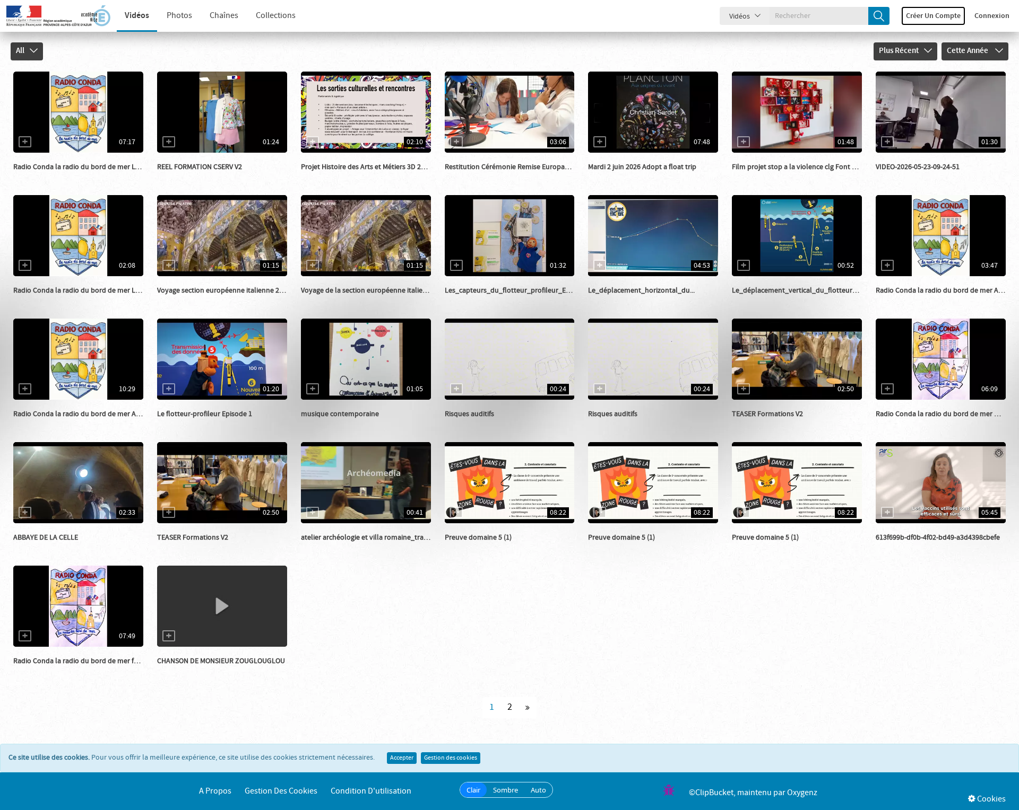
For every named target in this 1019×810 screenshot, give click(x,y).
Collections (276, 15)
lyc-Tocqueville (193, 301)
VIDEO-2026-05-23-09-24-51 (918, 167)
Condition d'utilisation (371, 791)
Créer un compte (933, 16)
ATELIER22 (616, 177)
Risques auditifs (469, 414)
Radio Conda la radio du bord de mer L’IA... (80, 167)
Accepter (401, 758)
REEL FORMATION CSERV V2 (199, 167)
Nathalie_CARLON (197, 671)
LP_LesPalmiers (194, 177)
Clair (473, 790)
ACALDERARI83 (49, 548)
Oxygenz (802, 792)
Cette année (968, 51)
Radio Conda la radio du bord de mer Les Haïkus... (91, 290)
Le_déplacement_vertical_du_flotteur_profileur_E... (814, 290)
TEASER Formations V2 (767, 414)
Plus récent (899, 51)
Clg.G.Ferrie (906, 177)
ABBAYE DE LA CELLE (45, 537)
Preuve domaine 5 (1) (478, 537)
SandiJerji (472, 548)
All (20, 51)
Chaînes (224, 15)
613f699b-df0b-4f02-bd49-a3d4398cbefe (938, 537)
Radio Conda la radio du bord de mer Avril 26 (84, 414)
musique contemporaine (340, 414)
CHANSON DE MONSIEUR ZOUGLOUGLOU (221, 661)
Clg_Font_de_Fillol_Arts (351, 177)
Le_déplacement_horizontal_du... (641, 290)
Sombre (505, 790)
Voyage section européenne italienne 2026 (223, 290)
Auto (538, 790)
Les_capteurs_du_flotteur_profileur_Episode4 (518, 290)
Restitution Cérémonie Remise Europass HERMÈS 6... (526, 167)
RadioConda (44, 177)
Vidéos (137, 15)
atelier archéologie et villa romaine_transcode (373, 537)
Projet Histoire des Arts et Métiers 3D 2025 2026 (374, 167)
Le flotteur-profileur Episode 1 (204, 414)
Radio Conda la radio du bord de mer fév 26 (81, 661)
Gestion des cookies (450, 758)
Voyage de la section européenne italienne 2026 (376, 290)
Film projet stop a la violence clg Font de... (798, 167)
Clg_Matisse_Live (340, 424)
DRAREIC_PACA (481, 177)
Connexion (991, 16)
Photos (179, 15)
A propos (215, 791)
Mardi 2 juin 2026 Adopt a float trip (642, 167)
